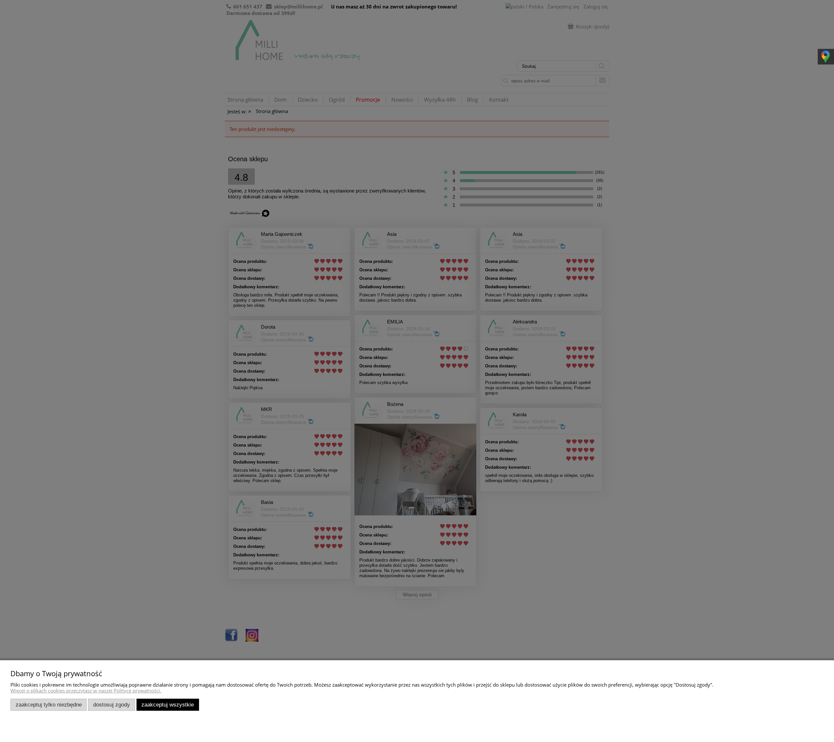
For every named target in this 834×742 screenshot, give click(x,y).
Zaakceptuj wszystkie (167, 704)
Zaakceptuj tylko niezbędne (49, 704)
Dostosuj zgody (111, 704)
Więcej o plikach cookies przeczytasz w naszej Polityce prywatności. (85, 690)
